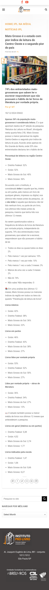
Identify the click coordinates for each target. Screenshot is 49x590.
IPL (18, 52)
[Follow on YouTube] (26, 2)
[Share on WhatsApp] (13, 481)
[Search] (46, 9)
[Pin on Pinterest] (31, 481)
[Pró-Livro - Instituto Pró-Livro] (24, 9)
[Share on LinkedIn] (36, 481)
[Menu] (3, 9)
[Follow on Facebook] (22, 2)
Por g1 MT (10, 107)
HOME (9, 24)
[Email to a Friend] (27, 481)
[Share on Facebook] (17, 481)
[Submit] (44, 498)
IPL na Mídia (22, 24)
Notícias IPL (13, 29)
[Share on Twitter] (22, 481)
